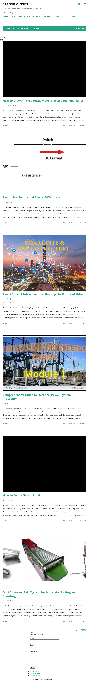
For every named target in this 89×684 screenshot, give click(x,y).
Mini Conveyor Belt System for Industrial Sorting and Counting (40, 594)
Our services (35, 675)
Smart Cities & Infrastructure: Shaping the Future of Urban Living (43, 296)
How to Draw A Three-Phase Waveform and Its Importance (43, 100)
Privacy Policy (35, 671)
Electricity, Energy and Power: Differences (32, 197)
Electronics (60, 16)
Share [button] (5, 126)
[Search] (79, 4)
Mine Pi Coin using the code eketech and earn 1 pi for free (26, 16)
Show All (80, 28)
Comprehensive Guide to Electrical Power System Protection (37, 396)
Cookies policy (35, 673)
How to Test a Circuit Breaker (23, 495)
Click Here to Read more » (74, 126)
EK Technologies (15, 4)
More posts (81, 630)
